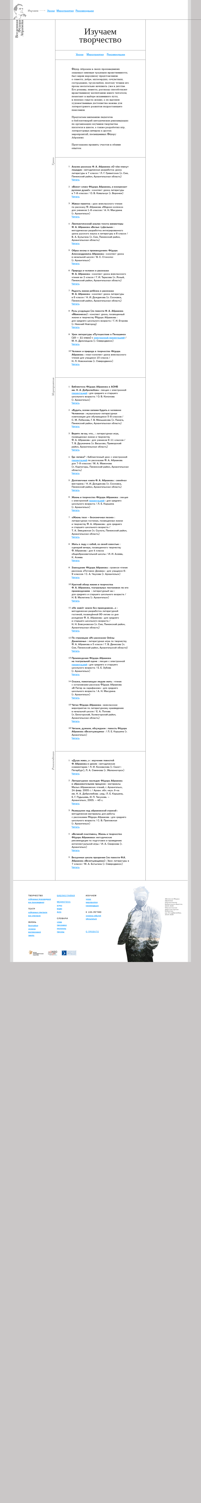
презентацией (79, 393)
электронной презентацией (109, 337)
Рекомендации (85, 10)
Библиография (66, 895)
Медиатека (63, 902)
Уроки (51, 10)
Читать (75, 179)
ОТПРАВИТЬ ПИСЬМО (97, 925)
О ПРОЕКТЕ (92, 931)
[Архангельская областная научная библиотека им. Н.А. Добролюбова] (71, 953)
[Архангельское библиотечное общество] (54, 953)
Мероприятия (65, 10)
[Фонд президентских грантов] (38, 953)
